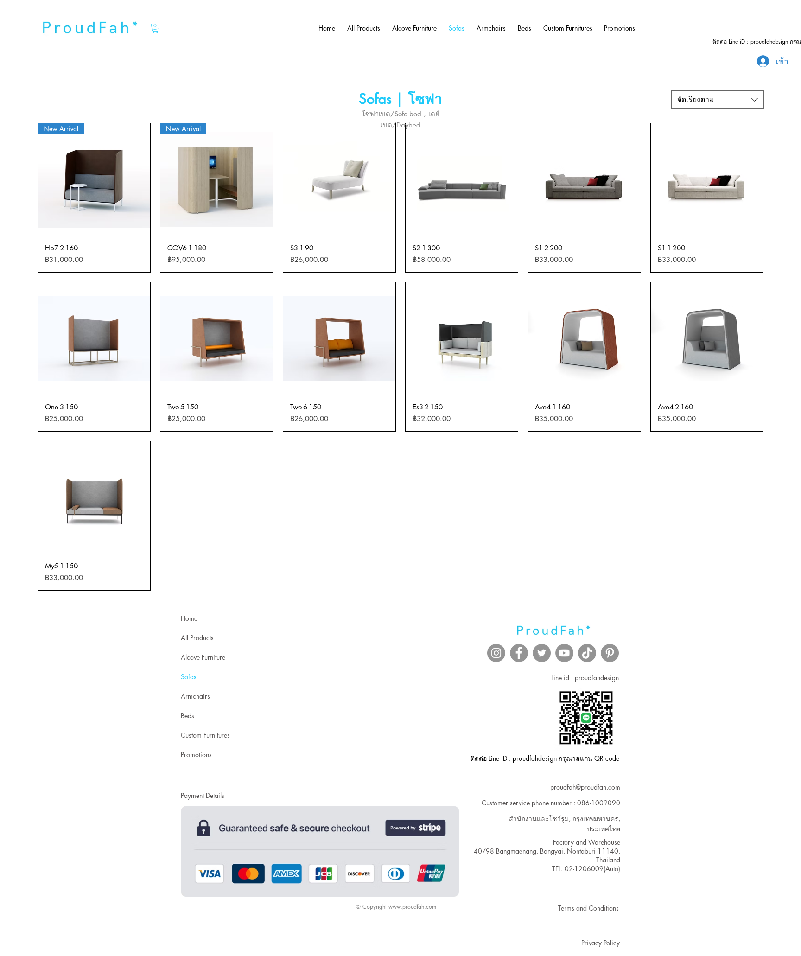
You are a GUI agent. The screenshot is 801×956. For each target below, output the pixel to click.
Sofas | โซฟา (400, 98)
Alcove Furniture (203, 657)
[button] (155, 28)
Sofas (189, 676)
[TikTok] (587, 653)
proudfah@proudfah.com (585, 787)
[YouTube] (564, 653)
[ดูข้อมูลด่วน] (339, 179)
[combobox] (717, 99)
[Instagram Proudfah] (496, 653)
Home (189, 618)
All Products (197, 637)
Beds (187, 715)
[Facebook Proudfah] (519, 653)
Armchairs (195, 696)
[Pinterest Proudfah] (610, 653)
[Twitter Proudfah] (542, 653)
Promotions (196, 754)
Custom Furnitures (205, 735)
